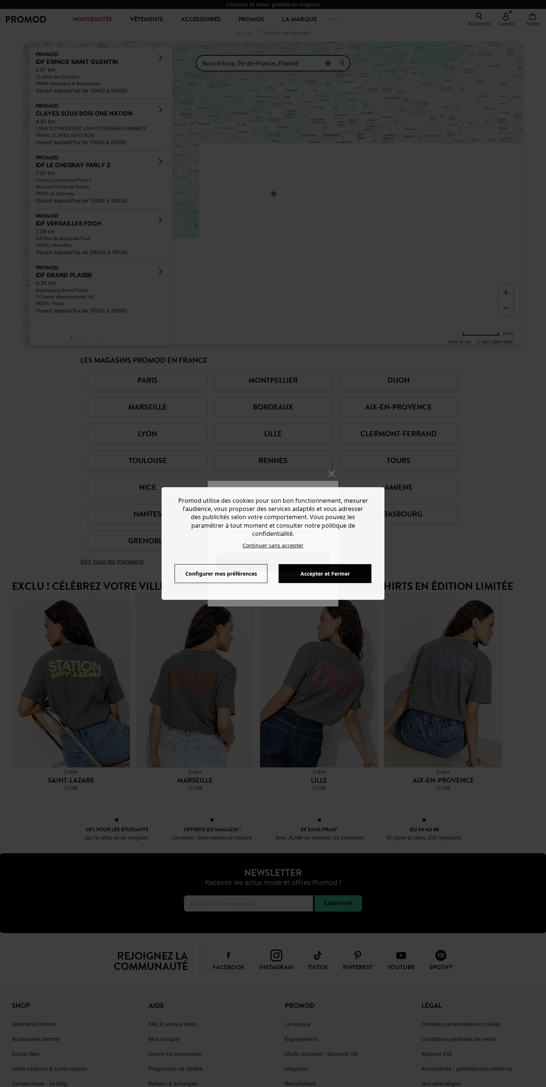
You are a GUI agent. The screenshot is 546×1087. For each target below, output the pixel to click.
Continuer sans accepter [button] (273, 545)
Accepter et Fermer (325, 573)
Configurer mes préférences (221, 573)
